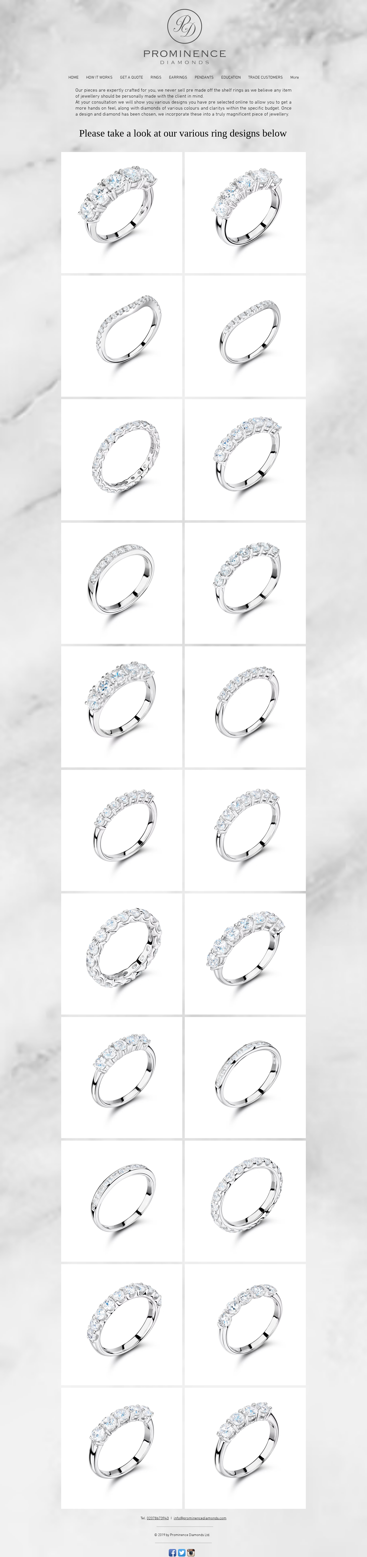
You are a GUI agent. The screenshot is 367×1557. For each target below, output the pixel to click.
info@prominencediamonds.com (200, 1518)
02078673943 (158, 1518)
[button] (156, 77)
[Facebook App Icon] (172, 1553)
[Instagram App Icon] (191, 1553)
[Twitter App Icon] (181, 1553)
